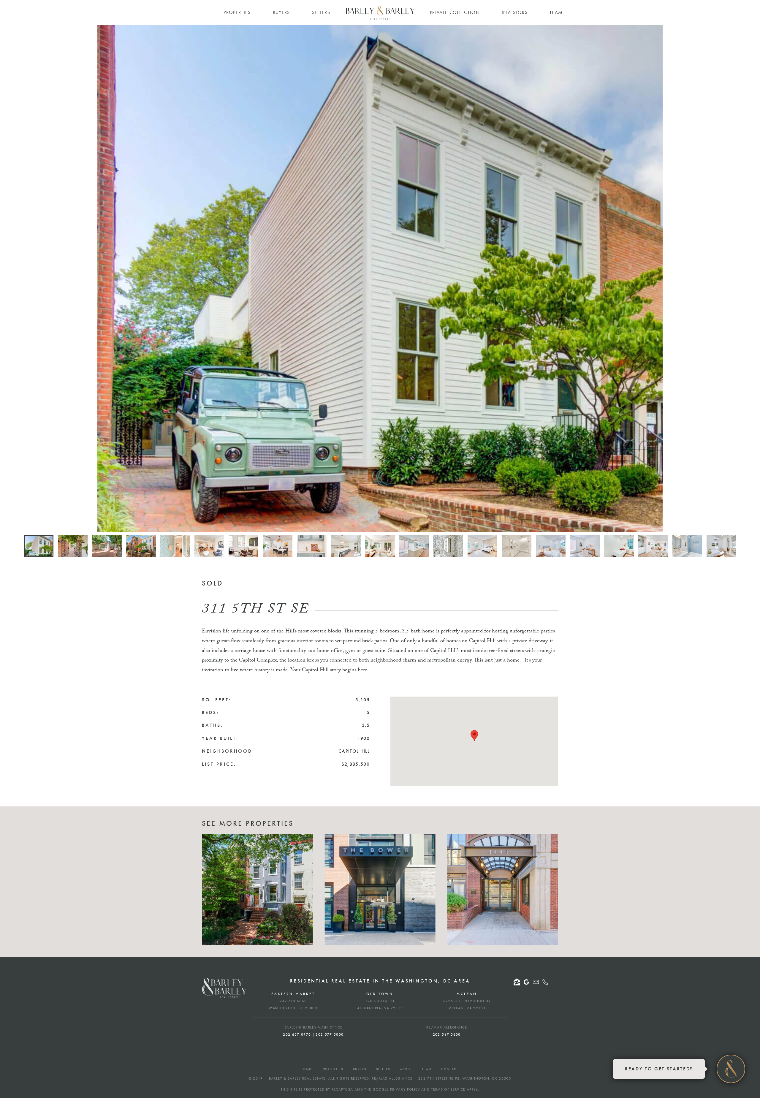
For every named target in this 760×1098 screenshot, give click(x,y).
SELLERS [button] (321, 12)
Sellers (383, 1069)
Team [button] (556, 12)
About (406, 1069)
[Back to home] (380, 13)
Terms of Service (448, 1089)
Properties (332, 1069)
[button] (474, 735)
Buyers (359, 1069)
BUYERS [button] (281, 12)
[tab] (38, 546)
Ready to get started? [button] (659, 1069)
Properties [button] (237, 12)
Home (307, 1069)
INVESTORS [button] (515, 12)
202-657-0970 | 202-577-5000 (313, 1034)
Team (426, 1069)
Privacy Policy (405, 1089)
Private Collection (455, 12)
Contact (449, 1069)
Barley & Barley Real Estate (297, 1078)
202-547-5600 (447, 1034)
